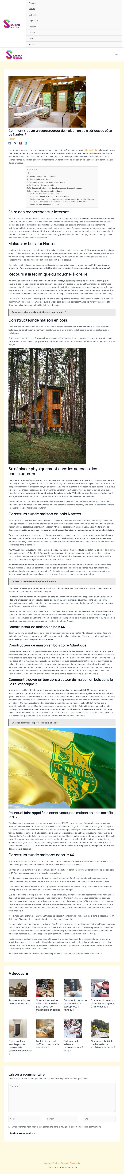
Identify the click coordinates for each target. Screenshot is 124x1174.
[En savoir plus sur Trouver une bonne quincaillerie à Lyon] (18, 987)
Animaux (33, 3)
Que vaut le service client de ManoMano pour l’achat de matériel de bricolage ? (48, 1007)
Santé (31, 44)
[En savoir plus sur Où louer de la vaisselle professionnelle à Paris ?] (73, 1028)
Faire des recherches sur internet (42, 176)
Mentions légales (51, 1163)
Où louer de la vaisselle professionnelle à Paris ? (73, 1045)
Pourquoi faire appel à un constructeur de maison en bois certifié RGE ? (60, 202)
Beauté (32, 9)
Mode (31, 38)
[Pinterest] (20, 143)
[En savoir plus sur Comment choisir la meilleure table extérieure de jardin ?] (100, 1028)
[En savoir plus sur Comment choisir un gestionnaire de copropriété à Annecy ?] (73, 987)
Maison (32, 32)
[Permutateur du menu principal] (116, 54)
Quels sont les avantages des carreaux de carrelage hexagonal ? (20, 1047)
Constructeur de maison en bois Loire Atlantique (51, 196)
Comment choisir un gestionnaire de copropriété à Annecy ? (75, 1005)
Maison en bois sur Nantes (40, 179)
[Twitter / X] (15, 143)
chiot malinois (90, 150)
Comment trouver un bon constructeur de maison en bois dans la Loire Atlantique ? (64, 199)
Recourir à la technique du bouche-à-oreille (47, 182)
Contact (64, 1163)
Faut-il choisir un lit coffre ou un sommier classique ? (48, 1044)
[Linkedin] (26, 143)
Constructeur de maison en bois (42, 185)
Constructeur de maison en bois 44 (46, 194)
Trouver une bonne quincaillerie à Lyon (19, 1002)
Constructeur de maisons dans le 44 (44, 205)
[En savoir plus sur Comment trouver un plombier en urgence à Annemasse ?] (100, 987)
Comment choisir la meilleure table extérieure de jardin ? (103, 1044)
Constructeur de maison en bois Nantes (45, 191)
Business (33, 15)
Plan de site (75, 1163)
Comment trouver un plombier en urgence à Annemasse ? (103, 1003)
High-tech (33, 20)
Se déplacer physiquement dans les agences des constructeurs (55, 188)
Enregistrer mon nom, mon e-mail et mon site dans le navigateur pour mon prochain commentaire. (56, 1127)
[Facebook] (9, 143)
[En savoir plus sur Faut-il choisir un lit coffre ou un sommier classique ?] (45, 1028)
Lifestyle (32, 26)
